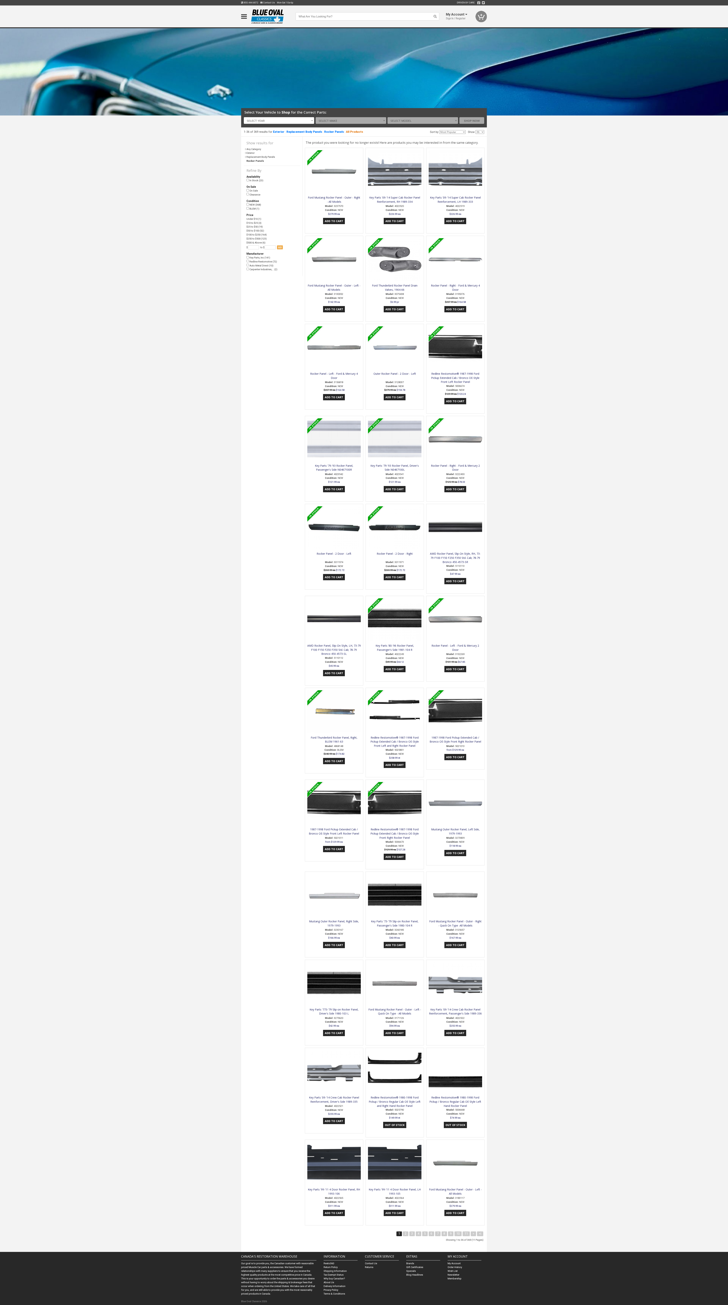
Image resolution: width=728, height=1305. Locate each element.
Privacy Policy (331, 1290)
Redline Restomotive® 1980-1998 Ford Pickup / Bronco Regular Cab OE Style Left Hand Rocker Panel (455, 1102)
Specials (411, 1271)
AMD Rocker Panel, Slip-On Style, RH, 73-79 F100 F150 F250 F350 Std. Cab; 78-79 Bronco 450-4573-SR (455, 558)
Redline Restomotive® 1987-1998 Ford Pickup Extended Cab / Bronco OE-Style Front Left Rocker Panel (455, 378)
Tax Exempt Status (334, 1274)
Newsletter (453, 1274)
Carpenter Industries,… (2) (263, 269)
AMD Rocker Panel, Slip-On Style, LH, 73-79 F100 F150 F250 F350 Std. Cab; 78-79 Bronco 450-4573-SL (334, 650)
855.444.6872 (250, 2)
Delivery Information (334, 1286)
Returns (369, 1267)
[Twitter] (483, 3)
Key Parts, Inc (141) (259, 257)
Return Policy (331, 1267)
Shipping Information (335, 1271)
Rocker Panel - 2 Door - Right (395, 553)
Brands (410, 1263)
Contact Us (269, 2)
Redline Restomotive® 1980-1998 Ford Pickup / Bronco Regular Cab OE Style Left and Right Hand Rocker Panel (394, 1102)
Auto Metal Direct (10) (261, 265)
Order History (455, 1267)
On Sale (253, 190)
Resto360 (329, 1263)
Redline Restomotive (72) (263, 261)
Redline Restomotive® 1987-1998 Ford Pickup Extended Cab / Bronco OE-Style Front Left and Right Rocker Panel (394, 742)
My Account (454, 1263)
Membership (454, 1278)
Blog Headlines (414, 1274)
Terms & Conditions (334, 1293)
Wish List (453, 1271)
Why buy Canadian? (334, 1278)
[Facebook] (478, 3)
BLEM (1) (254, 208)
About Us (329, 1282)
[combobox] (279, 120)
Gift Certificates (414, 1267)
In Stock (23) (256, 180)
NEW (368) (255, 204)
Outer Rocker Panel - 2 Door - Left (394, 373)
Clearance (254, 194)
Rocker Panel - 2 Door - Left (334, 553)
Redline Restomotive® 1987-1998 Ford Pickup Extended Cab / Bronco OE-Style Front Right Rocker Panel (394, 833)
